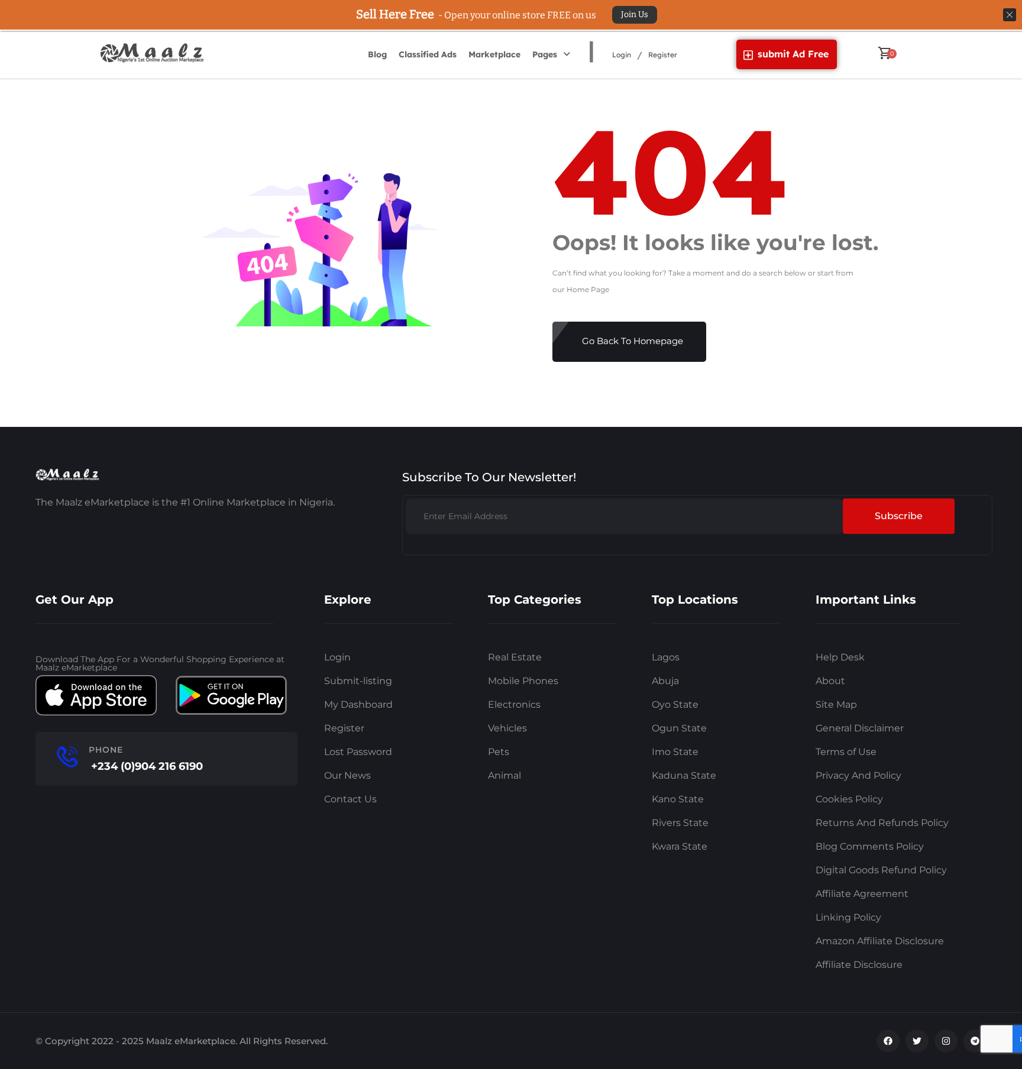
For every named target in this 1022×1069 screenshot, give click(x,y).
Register (662, 54)
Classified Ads (428, 54)
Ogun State (679, 728)
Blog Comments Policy (870, 846)
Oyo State (675, 704)
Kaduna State (684, 775)
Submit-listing (358, 680)
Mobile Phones (523, 680)
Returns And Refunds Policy (882, 822)
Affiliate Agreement (862, 893)
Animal (504, 775)
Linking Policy (848, 917)
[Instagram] (946, 1040)
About (830, 680)
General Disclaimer (860, 728)
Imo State (675, 751)
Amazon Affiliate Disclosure (880, 941)
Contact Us (350, 799)
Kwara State (679, 846)
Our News (347, 775)
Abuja (665, 680)
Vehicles (507, 728)
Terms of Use (846, 751)
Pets (498, 751)
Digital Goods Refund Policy (881, 870)
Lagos (666, 657)
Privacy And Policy (858, 775)
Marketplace (494, 54)
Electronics (514, 704)
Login (621, 54)
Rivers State (680, 822)
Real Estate (515, 657)
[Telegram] (975, 1040)
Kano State (678, 799)
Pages (544, 54)
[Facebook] (888, 1040)
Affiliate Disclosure (859, 964)
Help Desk (840, 657)
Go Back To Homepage (632, 340)
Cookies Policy (849, 799)
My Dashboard (358, 704)
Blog (377, 54)
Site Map (836, 704)
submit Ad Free (793, 54)
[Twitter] (917, 1040)
